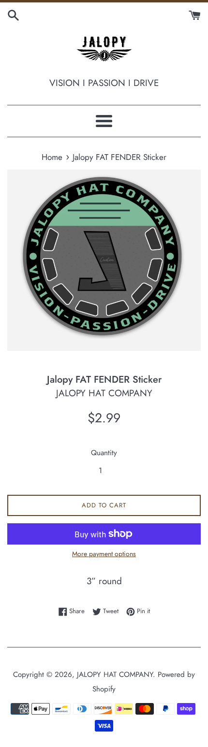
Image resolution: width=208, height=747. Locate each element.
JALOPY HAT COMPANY (115, 674)
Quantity (104, 452)
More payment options (104, 554)
